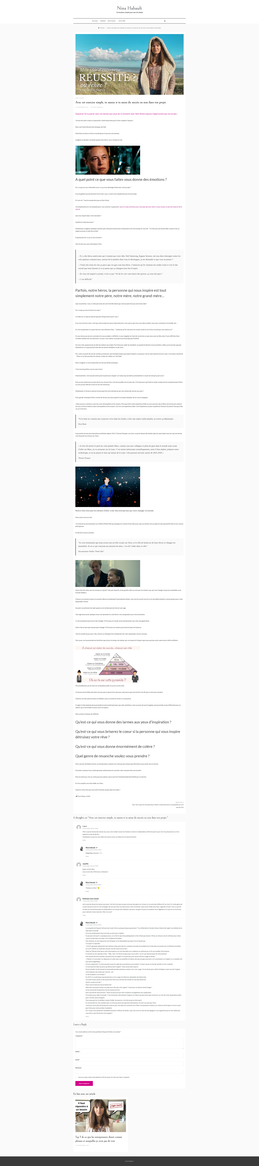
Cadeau (103, 21)
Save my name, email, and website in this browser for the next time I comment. (104, 1077)
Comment (78, 1036)
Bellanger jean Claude (91, 898)
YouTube (122, 21)
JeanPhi (85, 864)
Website (78, 1068)
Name (77, 1051)
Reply (84, 840)
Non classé (79, 98)
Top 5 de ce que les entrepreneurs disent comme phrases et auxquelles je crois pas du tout (158, 806)
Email (77, 1060)
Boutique (112, 21)
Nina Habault (129, 8)
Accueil (95, 21)
